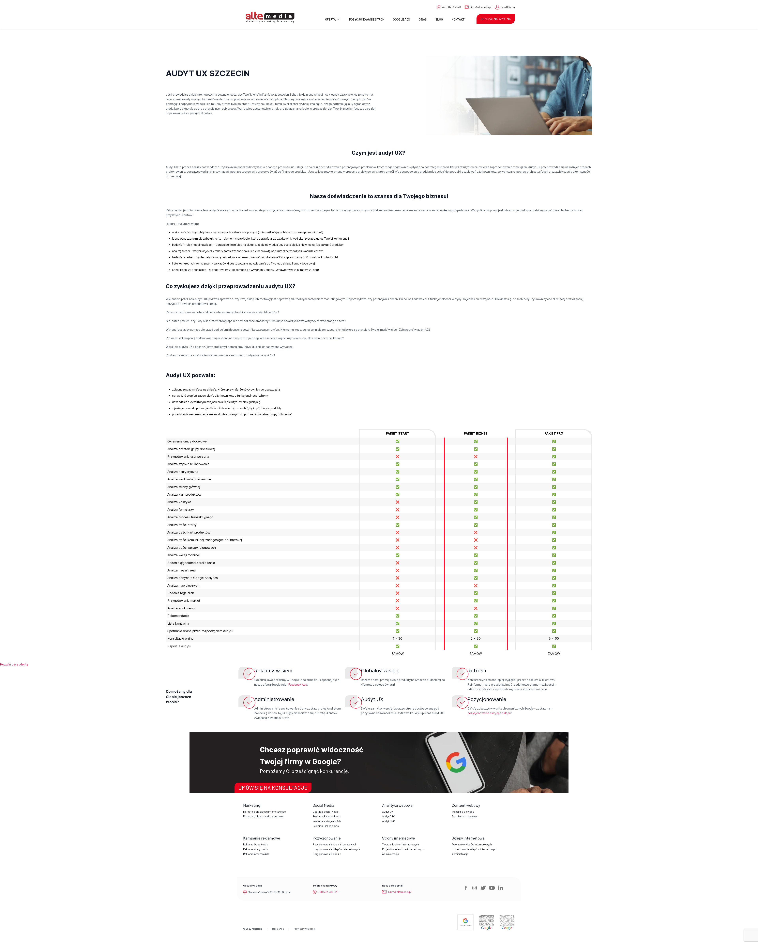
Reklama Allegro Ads (255, 849)
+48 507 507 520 (451, 7)
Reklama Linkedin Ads (326, 825)
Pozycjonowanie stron (366, 19)
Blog (439, 19)
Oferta (330, 19)
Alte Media (257, 928)
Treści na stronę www (464, 816)
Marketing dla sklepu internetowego (264, 811)
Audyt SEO (388, 816)
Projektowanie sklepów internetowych (474, 849)
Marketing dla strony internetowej (263, 816)
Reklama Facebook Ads (327, 816)
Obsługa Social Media (326, 811)
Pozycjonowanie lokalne (327, 854)
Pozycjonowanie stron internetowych (334, 844)
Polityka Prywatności (304, 928)
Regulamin (278, 928)
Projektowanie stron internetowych (403, 849)
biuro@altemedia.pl (480, 7)
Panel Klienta (507, 7)
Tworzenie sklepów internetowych (472, 844)
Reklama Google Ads (255, 844)
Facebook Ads (297, 684)
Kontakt (458, 19)
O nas (423, 19)
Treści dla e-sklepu (463, 811)
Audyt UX (387, 811)
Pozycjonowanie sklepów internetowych (336, 849)
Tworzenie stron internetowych (400, 844)
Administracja (390, 854)
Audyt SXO (388, 821)
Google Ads (401, 19)
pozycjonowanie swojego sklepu (489, 713)
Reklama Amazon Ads (256, 854)
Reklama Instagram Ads (327, 821)
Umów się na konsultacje (273, 787)
